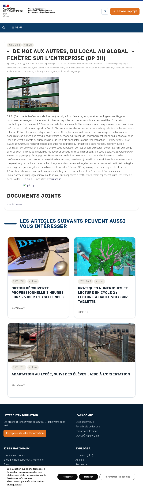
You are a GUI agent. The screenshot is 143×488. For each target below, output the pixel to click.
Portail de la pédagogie (88, 426)
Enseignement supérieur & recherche (23, 459)
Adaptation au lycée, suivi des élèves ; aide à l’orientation (71, 374)
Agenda (80, 459)
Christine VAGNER (35, 63)
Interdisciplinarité (105, 67)
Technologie (39, 71)
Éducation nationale (14, 455)
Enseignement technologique (20, 67)
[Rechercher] (104, 11)
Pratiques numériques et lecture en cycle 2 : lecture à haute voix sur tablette (103, 295)
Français (64, 67)
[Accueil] (6, 27)
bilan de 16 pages (14, 204)
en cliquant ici (14, 484)
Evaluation (39, 67)
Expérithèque (54, 179)
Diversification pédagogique (115, 63)
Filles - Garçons (52, 67)
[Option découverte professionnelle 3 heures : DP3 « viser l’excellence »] (38, 256)
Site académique (85, 421)
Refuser (88, 476)
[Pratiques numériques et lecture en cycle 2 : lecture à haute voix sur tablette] (104, 256)
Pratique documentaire (23, 71)
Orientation (119, 67)
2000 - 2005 (19, 281)
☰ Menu (17, 27)
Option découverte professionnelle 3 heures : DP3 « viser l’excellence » (38, 292)
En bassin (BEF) (84, 455)
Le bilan (28, 179)
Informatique (91, 67)
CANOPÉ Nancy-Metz (87, 435)
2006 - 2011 (14, 45)
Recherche (81, 464)
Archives (28, 45)
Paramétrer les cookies (117, 476)
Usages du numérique (63, 71)
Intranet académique (87, 431)
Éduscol (8, 464)
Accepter (67, 476)
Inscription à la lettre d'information (25, 433)
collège (51, 63)
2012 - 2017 (85, 281)
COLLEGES (61, 63)
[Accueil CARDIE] (28, 12)
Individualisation (76, 67)
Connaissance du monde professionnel (84, 63)
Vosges (77, 71)
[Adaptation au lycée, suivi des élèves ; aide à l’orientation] (72, 342)
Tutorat (49, 71)
